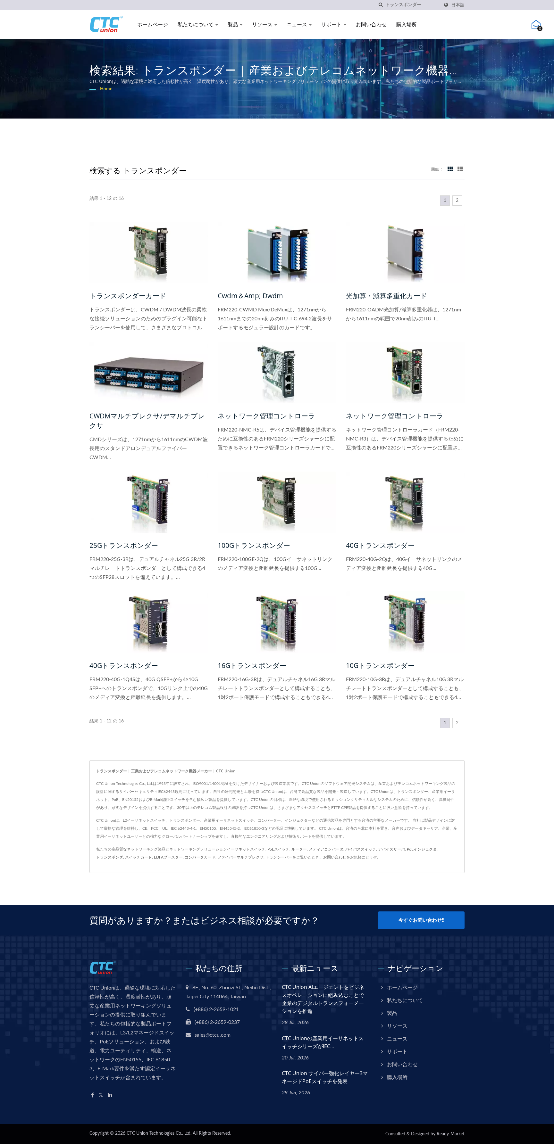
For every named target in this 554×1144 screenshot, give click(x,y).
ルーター (299, 849)
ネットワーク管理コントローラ (266, 415)
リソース (263, 24)
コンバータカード (200, 857)
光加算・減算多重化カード (386, 295)
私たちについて (196, 24)
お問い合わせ (371, 24)
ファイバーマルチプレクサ (240, 857)
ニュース (297, 24)
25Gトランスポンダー (123, 545)
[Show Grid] (450, 169)
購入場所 (406, 24)
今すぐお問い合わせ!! (421, 920)
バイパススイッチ (360, 849)
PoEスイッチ (278, 849)
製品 (233, 24)
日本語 (458, 5)
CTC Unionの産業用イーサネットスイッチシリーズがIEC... (323, 1042)
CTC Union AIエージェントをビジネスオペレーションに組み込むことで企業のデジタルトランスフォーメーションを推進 (323, 999)
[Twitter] (100, 1095)
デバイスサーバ (391, 849)
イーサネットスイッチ (246, 849)
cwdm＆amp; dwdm (250, 295)
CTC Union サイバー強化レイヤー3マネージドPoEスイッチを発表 (325, 1077)
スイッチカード (138, 857)
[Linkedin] (110, 1095)
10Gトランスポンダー (380, 665)
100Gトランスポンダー (254, 545)
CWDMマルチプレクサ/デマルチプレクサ (147, 420)
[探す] (380, 5)
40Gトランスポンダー (380, 545)
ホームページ (152, 24)
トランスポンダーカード (127, 295)
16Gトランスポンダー (252, 665)
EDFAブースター (168, 857)
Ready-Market (451, 1134)
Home (106, 89)
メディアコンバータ (326, 849)
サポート (332, 24)
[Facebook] (92, 1095)
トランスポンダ (109, 857)
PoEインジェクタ (422, 849)
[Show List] (460, 169)
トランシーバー (278, 857)
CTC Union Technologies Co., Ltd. (159, 1133)
